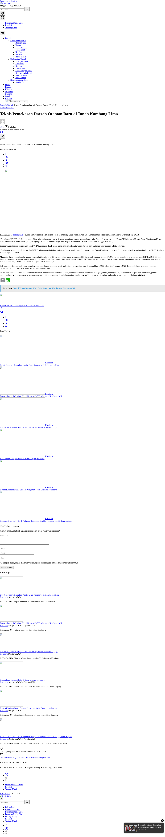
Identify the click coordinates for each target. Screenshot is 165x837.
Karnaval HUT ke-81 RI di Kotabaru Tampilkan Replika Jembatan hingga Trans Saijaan (36, 521)
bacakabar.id (18, 235)
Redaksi (8, 25)
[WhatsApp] (6, 167)
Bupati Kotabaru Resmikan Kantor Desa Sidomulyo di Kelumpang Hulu (29, 365)
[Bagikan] (2, 136)
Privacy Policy (11, 816)
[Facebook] (5, 154)
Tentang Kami (11, 27)
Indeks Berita (10, 807)
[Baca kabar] (5, 3)
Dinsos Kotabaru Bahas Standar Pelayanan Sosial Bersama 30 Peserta (28, 490)
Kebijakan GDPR (12, 809)
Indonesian (15, 101)
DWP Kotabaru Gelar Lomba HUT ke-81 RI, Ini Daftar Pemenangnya (28, 427)
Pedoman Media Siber (14, 23)
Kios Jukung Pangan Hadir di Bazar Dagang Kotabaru (22, 458)
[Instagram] (6, 778)
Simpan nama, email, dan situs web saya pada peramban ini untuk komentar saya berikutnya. (40, 563)
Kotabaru (10, 107)
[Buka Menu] (2, 17)
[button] (27, 9)
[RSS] (6, 780)
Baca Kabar (5, 793)
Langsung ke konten (8, 1)
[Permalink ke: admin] (2, 123)
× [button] (1, 798)
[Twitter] (6, 158)
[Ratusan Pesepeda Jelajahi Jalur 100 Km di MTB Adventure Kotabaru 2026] (22, 394)
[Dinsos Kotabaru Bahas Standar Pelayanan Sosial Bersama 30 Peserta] (22, 487)
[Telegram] (6, 160)
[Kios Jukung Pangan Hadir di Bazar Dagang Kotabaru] (22, 456)
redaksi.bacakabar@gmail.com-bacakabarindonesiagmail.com (25, 757)
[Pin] (6, 164)
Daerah (3, 107)
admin (2, 127)
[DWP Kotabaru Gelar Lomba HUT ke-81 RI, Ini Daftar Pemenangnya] (22, 425)
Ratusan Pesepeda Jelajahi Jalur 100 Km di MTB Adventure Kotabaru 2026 (31, 396)
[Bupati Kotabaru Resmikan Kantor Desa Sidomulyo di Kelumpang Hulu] (22, 363)
